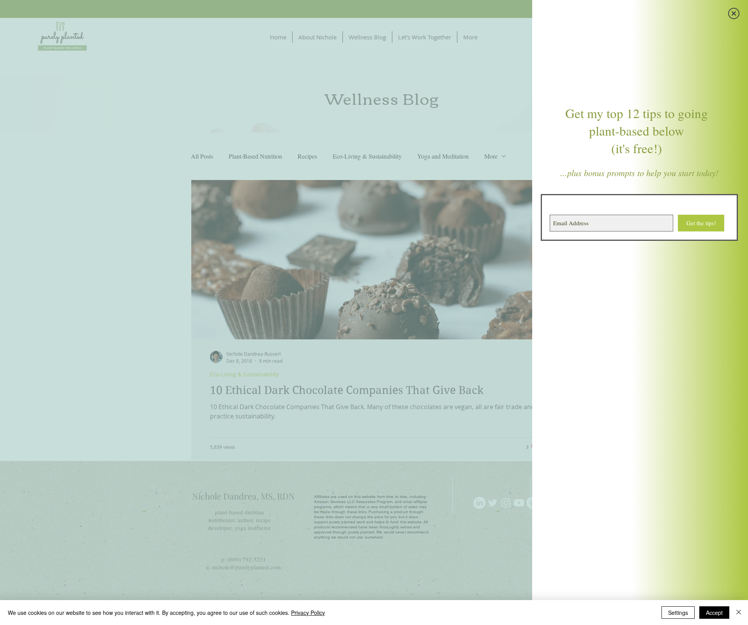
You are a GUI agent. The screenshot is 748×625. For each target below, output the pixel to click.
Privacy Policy (308, 612)
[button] (734, 13)
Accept (714, 612)
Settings (678, 612)
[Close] (738, 612)
